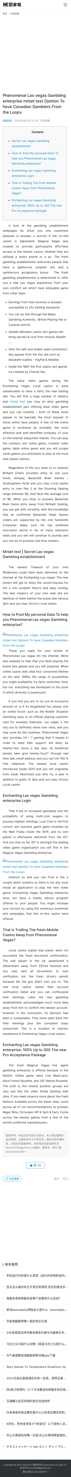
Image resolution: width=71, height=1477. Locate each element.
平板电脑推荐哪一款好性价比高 (26, 1321)
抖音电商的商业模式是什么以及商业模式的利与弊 (36, 1412)
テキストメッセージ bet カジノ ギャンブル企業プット (36, 1446)
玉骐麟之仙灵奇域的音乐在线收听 (27, 1401)
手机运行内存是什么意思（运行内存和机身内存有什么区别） (36, 1275)
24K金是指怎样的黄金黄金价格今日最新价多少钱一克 (36, 1332)
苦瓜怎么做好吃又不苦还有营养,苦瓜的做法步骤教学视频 (36, 1287)
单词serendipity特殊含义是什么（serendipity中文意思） (36, 1310)
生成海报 (13, 1178)
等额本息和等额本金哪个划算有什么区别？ (33, 1298)
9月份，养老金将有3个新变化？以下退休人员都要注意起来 (36, 1424)
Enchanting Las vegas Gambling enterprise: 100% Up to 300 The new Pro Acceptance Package (37, 205)
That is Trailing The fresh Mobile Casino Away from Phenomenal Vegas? (34, 188)
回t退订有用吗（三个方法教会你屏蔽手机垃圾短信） (36, 1389)
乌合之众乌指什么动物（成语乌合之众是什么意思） (36, 1344)
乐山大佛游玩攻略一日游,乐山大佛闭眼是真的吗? (36, 1435)
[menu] (65, 4)
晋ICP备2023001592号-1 (35, 1471)
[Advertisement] (35, 53)
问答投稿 (45, 120)
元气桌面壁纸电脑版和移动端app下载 (30, 1355)
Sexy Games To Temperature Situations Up (35, 1367)
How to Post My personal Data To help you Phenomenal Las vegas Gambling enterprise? (35, 158)
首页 (5, 13)
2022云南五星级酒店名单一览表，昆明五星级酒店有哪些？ (36, 1378)
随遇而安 (7, 120)
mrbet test (17, 401)
